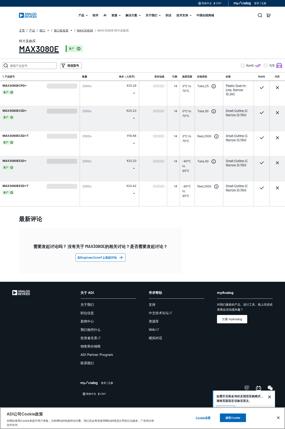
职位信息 (87, 313)
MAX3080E (39, 49)
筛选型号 (73, 65)
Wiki (152, 329)
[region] (142, 418)
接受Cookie (233, 417)
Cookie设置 (203, 417)
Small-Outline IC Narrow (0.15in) (237, 113)
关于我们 (87, 304)
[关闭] (278, 417)
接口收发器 (61, 30)
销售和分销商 (91, 346)
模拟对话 (155, 338)
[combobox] (109, 93)
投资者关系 (89, 338)
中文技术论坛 (159, 313)
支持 (152, 304)
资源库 (154, 321)
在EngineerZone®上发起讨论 (97, 257)
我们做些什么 (91, 329)
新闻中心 (87, 321)
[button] (48, 30)
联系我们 (87, 363)
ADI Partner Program (97, 355)
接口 (42, 30)
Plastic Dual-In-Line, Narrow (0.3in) (236, 90)
